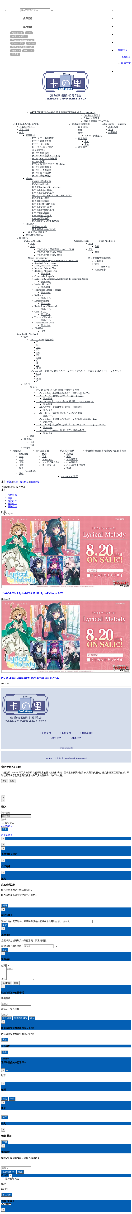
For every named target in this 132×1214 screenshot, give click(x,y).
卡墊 (21, 462)
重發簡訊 (20, 1018)
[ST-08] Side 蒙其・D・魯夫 (46, 155)
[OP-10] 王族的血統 (42, 190)
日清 (44, 453)
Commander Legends (44, 276)
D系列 (27, 384)
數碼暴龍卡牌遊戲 (81, 124)
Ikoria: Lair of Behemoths (46, 306)
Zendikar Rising (41, 301)
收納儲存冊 (72, 462)
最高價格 (24, 481)
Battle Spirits (108, 124)
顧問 (3, 965)
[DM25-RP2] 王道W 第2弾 (49, 252)
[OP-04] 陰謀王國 (40, 212)
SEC (38, 347)
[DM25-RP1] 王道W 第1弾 (49, 255)
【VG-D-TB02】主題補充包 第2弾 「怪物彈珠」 (60, 407)
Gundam (122, 124)
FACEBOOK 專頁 (69, 476)
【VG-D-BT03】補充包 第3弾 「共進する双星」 (60, 395)
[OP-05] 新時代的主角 (43, 210)
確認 (16, 983)
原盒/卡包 (46, 281)
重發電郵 (9, 1172)
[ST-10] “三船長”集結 (42, 147)
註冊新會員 (7, 835)
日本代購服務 (106, 451)
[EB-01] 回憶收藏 (40, 201)
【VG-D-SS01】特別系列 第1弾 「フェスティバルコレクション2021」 (71, 424)
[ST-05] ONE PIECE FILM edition (48, 164)
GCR (38, 373)
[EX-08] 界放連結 (93, 135)
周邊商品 (82, 138)
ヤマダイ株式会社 (51, 462)
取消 (12, 1098)
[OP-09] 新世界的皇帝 (43, 193)
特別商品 (23, 238)
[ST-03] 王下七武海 (41, 170)
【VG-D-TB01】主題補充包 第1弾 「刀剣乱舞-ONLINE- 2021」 (67, 419)
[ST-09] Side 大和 (40, 153)
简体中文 (126, 63)
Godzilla (78, 241)
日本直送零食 (42, 451)
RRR (38, 368)
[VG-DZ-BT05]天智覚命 (42, 339)
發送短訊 (7, 1018)
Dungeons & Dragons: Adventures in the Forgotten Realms (61, 279)
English (126, 56)
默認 (9, 481)
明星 (44, 456)
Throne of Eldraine (43, 317)
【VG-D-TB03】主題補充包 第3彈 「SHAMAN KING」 (63, 393)
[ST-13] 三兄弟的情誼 (43, 138)
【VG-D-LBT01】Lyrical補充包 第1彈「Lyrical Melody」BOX (32, 593)
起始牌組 (30, 135)
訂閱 (5, 1142)
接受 (5, 781)
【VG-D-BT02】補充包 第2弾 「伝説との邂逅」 (60, 413)
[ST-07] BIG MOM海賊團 (44, 158)
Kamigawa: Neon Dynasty (46, 265)
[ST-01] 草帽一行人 (41, 175)
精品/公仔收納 (67, 451)
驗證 (20, 1172)
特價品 (27, 448)
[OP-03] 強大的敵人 (42, 215)
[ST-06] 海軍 (38, 161)
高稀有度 (105, 267)
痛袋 (68, 468)
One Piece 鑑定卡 (92, 115)
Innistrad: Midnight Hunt (45, 271)
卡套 (87, 141)
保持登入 (9, 823)
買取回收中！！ (27, 126)
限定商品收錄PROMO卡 (44, 229)
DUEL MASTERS (32, 241)
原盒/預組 (24, 129)
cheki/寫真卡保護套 (75, 465)
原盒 (32, 243)
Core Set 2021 (40, 312)
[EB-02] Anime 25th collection (46, 187)
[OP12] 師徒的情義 (41, 181)
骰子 (21, 468)
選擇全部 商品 (12, 1178)
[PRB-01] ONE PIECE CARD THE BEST (52, 195)
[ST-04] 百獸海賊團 (41, 167)
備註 (3, 979)
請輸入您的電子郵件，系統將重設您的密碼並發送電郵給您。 (31, 921)
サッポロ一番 (49, 465)
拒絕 (12, 781)
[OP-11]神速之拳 (40, 184)
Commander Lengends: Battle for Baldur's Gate (56, 260)
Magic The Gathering (37, 258)
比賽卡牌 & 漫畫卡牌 (36, 232)
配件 (68, 456)
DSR (38, 358)
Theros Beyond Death (44, 322)
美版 (97, 246)
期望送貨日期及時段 (12, 946)
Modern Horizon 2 (42, 284)
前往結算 (7, 1194)
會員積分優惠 (92, 451)
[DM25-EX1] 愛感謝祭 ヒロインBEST (55, 249)
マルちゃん (47, 459)
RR (37, 365)
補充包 (29, 178)
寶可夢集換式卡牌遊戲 (99, 258)
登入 (5, 829)
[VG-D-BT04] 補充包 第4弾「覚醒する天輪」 (58, 390)
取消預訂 (7, 983)
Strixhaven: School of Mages (47, 290)
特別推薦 (12, 495)
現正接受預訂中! (42, 112)
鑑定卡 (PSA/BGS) (86, 112)
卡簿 (21, 465)
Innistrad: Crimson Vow (45, 268)
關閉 (5, 905)
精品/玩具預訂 (58, 112)
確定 (5, 1098)
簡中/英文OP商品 (34, 235)
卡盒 (87, 144)
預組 (80, 130)
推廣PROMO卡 (39, 226)
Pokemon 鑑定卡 (92, 118)
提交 (5, 925)
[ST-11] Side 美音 (40, 144)
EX (37, 355)
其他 (21, 473)
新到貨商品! (71, 112)
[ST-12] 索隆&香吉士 (42, 141)
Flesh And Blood (107, 241)
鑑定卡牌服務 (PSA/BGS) (96, 121)
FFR (38, 352)
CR (37, 376)
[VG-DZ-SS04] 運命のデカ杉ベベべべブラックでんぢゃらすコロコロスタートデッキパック (76, 371)
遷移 (5, 1039)
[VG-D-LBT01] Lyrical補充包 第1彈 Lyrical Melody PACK (30, 678)
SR (37, 345)
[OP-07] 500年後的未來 (43, 204)
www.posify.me (12, 792)
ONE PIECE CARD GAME (26, 124)
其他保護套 (72, 459)
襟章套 (69, 453)
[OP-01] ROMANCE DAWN (45, 221)
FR (37, 350)
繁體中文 (122, 50)
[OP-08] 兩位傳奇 (40, 198)
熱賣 (15, 481)
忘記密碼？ (7, 826)
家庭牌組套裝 (39, 150)
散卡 (21, 132)
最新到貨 (12, 500)
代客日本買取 (119, 451)
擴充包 (33, 387)
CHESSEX (30, 471)
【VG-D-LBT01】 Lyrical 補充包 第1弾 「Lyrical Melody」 (65, 401)
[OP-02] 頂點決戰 (40, 218)
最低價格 (34, 481)
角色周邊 (23, 453)
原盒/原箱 (83, 127)
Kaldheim (38, 295)
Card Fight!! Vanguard (27, 334)
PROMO (30, 224)
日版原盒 (99, 261)
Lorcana (85, 241)
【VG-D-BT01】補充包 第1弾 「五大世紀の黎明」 (61, 430)
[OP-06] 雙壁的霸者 (42, 207)
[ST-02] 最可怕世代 (41, 173)
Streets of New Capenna (45, 263)
